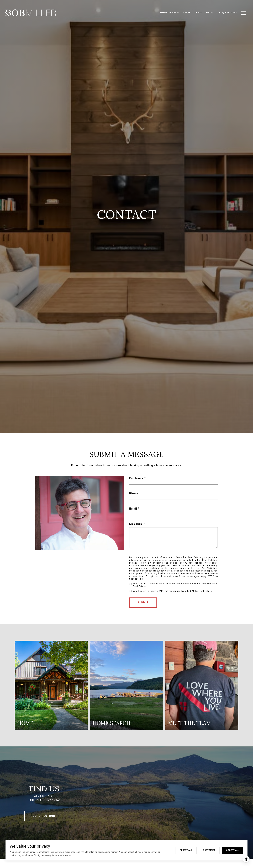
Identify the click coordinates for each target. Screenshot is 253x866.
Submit (143, 602)
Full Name (136, 478)
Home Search (169, 12)
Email (133, 508)
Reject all (186, 850)
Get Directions (44, 816)
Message (136, 523)
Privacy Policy (137, 563)
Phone (134, 493)
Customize (209, 850)
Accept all (232, 850)
